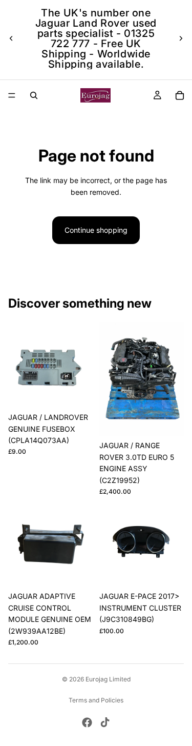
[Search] (34, 95)
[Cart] (179, 95)
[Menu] (12, 95)
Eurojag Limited (108, 679)
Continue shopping (96, 230)
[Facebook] (87, 722)
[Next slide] (180, 38)
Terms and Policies (96, 700)
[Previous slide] (11, 38)
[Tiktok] (105, 722)
